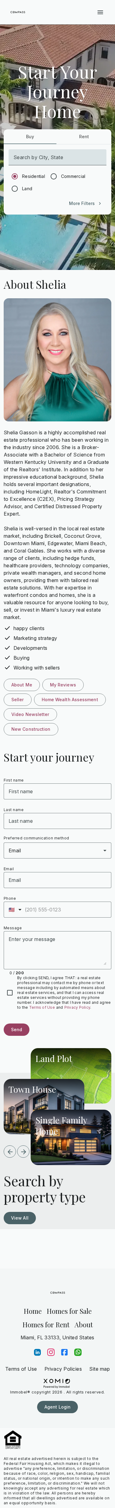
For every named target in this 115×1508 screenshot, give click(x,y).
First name (14, 780)
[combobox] (57, 850)
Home (33, 1311)
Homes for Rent (46, 1324)
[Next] (23, 1151)
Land (27, 188)
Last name (14, 809)
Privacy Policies (63, 1369)
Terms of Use (42, 1007)
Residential (33, 176)
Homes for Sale (69, 1311)
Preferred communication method (36, 838)
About (84, 1324)
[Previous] (10, 1151)
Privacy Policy (77, 1007)
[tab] (30, 136)
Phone (10, 898)
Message (13, 928)
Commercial (73, 176)
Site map (99, 1369)
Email (9, 869)
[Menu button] (100, 12)
